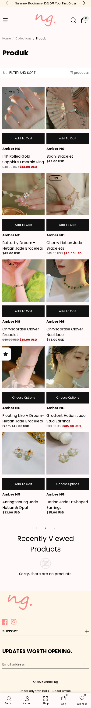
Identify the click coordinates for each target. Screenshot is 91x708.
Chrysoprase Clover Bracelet (20, 331)
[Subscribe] (82, 663)
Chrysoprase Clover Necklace (64, 331)
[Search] (73, 20)
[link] (45, 701)
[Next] (55, 529)
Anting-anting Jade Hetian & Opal (20, 504)
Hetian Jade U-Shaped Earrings (67, 504)
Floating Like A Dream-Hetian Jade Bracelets (23, 418)
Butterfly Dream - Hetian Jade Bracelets (22, 245)
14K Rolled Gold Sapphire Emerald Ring (23, 159)
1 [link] (36, 528)
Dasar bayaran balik (34, 691)
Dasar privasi (61, 691)
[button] (5, 20)
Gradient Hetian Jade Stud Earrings (66, 418)
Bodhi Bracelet (59, 156)
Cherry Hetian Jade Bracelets (64, 245)
